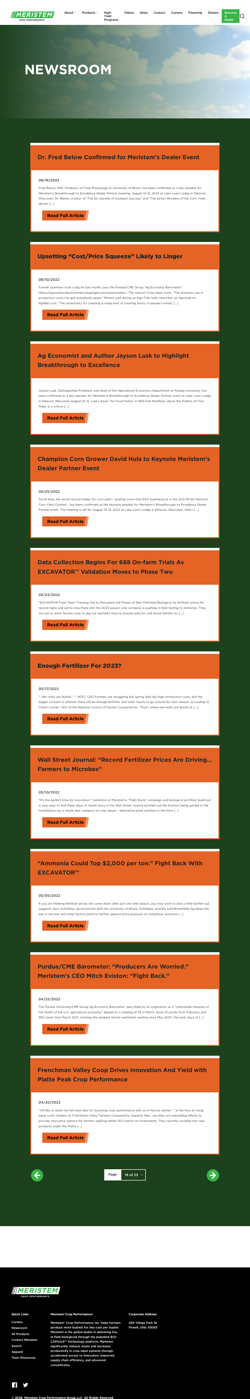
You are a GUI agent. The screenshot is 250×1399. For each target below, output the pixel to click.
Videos (129, 12)
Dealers (213, 12)
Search (16, 1346)
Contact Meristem (24, 1340)
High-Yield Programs (111, 16)
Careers (176, 12)
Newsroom (19, 1328)
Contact (159, 12)
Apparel (17, 1352)
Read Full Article (65, 215)
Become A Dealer (231, 16)
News (144, 12)
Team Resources (23, 1357)
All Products (20, 1334)
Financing (195, 12)
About (68, 12)
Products (88, 12)
